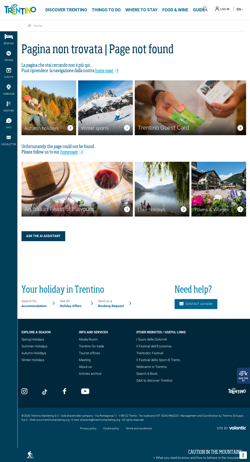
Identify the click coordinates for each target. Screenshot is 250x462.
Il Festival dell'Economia (153, 346)
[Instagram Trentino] (24, 391)
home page (104, 70)
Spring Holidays (32, 339)
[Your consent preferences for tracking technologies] (243, 455)
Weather (8, 110)
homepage (69, 152)
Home (37, 26)
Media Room (88, 339)
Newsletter (8, 144)
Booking (9, 43)
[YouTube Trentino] (85, 391)
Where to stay (141, 9)
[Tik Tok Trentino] (45, 391)
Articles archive (90, 374)
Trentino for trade (91, 346)
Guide (199, 9)
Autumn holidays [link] (41, 128)
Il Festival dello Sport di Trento (158, 360)
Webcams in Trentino (151, 367)
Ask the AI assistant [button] (43, 236)
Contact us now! (199, 304)
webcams (8, 94)
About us (85, 367)
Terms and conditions (139, 428)
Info (8, 127)
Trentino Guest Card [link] (163, 127)
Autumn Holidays (33, 353)
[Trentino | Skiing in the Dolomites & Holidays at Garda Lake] (19, 10)
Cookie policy (111, 428)
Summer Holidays (34, 346)
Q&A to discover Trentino (154, 380)
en (239, 9)
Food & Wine (175, 9)
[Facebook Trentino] (64, 391)
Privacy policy (88, 428)
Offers (8, 60)
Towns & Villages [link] (211, 209)
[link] (70, 128)
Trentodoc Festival (149, 353)
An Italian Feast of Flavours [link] (59, 209)
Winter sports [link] (95, 128)
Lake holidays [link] (151, 209)
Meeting (85, 360)
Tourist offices (89, 353)
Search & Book (146, 374)
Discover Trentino (66, 9)
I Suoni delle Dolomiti (151, 339)
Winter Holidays (32, 360)
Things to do (106, 9)
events (8, 77)
